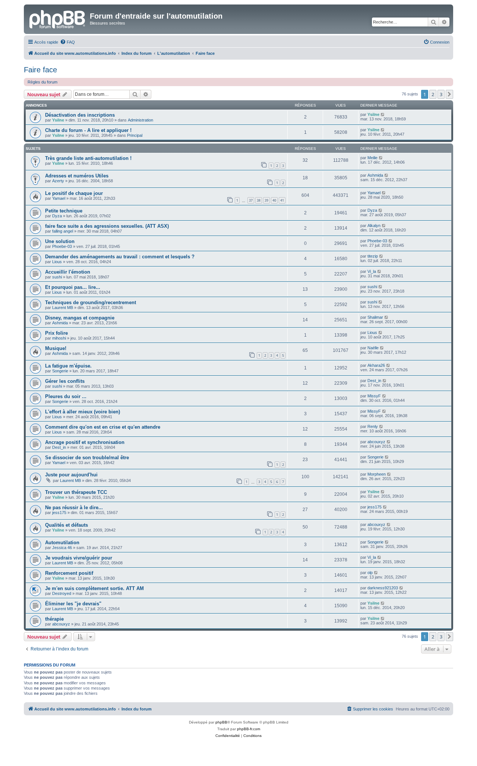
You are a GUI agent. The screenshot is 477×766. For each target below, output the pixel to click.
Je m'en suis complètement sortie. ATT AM (94, 588)
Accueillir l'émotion (67, 272)
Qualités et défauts (66, 525)
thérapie (54, 619)
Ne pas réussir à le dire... (74, 507)
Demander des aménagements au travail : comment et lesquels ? (120, 256)
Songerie (60, 371)
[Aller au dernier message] (382, 114)
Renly (372, 426)
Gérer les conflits (65, 381)
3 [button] (441, 94)
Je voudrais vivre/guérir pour (78, 558)
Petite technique (63, 211)
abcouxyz (376, 441)
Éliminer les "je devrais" (73, 603)
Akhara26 (376, 365)
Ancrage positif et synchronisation (84, 442)
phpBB (221, 722)
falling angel (62, 231)
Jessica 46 (62, 547)
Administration (140, 120)
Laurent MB (62, 307)
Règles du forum (42, 82)
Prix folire (56, 333)
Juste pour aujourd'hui (71, 474)
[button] (449, 94)
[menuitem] (67, 42)
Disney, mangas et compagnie (79, 318)
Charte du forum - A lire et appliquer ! (88, 130)
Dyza (57, 216)
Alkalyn (373, 225)
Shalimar (375, 317)
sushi (57, 277)
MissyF (374, 396)
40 (274, 200)
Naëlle (373, 348)
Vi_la (371, 271)
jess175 (59, 512)
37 (251, 200)
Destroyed (61, 593)
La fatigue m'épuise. (68, 366)
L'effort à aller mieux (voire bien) (82, 411)
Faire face (40, 70)
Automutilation (62, 542)
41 (282, 200)
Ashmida (375, 175)
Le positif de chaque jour (74, 193)
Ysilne (58, 120)
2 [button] (433, 94)
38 (258, 200)
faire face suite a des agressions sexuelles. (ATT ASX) (107, 226)
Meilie (372, 157)
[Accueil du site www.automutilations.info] (58, 18)
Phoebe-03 (62, 246)
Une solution (60, 241)
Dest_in (374, 380)
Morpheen (376, 474)
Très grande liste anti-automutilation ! (88, 158)
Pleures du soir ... (65, 396)
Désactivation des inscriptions (80, 115)
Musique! (55, 348)
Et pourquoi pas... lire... (72, 287)
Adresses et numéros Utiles (76, 176)
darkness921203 (382, 588)
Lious (57, 261)
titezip (372, 256)
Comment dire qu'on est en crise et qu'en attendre (102, 427)
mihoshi (59, 338)
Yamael (58, 198)
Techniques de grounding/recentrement (90, 302)
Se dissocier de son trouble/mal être (87, 457)
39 (266, 200)
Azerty (58, 181)
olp (370, 572)
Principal (134, 135)
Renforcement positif (69, 573)
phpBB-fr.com (248, 729)
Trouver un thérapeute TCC (76, 492)
